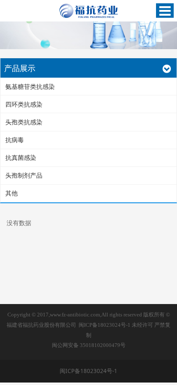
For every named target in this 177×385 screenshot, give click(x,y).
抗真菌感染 (20, 157)
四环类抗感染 (23, 104)
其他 (11, 193)
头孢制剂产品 (23, 175)
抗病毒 (14, 139)
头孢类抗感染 (23, 122)
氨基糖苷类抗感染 (30, 86)
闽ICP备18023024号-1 (104, 325)
